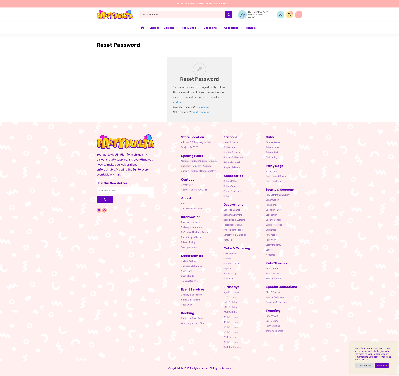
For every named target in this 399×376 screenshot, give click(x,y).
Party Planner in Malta (192, 208)
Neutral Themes (274, 278)
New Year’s (271, 235)
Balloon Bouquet (232, 162)
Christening (271, 157)
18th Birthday (230, 307)
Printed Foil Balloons (234, 157)
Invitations (271, 171)
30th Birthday (231, 317)
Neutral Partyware (275, 297)
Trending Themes (274, 331)
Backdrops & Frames (191, 266)
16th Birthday (230, 302)
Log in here (202, 107)
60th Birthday (231, 332)
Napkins (227, 268)
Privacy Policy (188, 242)
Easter (269, 250)
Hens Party (271, 205)
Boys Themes (272, 273)
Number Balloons (232, 152)
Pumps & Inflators (232, 191)
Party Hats (229, 240)
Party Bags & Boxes (276, 176)
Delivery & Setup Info (191, 294)
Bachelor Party (273, 210)
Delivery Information (191, 227)
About (184, 203)
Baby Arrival (272, 152)
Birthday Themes (232, 347)
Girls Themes (272, 268)
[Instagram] (104, 210)
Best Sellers (272, 321)
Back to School (273, 220)
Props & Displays (189, 281)
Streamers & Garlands (235, 235)
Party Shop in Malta (191, 237)
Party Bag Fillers (274, 181)
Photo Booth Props (233, 230)
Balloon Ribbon (231, 181)
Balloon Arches (188, 261)
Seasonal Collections (276, 302)
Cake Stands (187, 276)
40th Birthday (231, 322)
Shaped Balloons (232, 167)
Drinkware (228, 278)
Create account (200, 112)
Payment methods (190, 222)
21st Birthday (230, 312)
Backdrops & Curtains (234, 220)
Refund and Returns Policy (194, 232)
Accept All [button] (382, 365)
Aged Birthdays (231, 292)
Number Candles (232, 263)
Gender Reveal (273, 142)
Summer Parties (274, 225)
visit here (178, 102)
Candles (227, 258)
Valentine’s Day (273, 245)
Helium (227, 196)
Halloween (271, 240)
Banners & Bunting (233, 215)
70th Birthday (231, 337)
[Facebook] (99, 210)
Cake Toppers (230, 253)
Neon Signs (186, 271)
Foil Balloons (230, 147)
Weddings (270, 255)
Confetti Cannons (233, 210)
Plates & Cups (231, 273)
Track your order (189, 247)
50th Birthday (231, 327)
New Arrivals (272, 316)
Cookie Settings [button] (364, 365)
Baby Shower (272, 147)
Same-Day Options (190, 299)
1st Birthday (230, 297)
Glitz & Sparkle (273, 292)
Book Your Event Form (192, 318)
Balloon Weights (231, 186)
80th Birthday (231, 342)
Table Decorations (233, 225)
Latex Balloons (231, 142)
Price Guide (186, 304)
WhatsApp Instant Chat (193, 323)
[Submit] (105, 199)
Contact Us (187, 184)
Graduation (271, 215)
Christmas (271, 230)
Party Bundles (273, 326)
